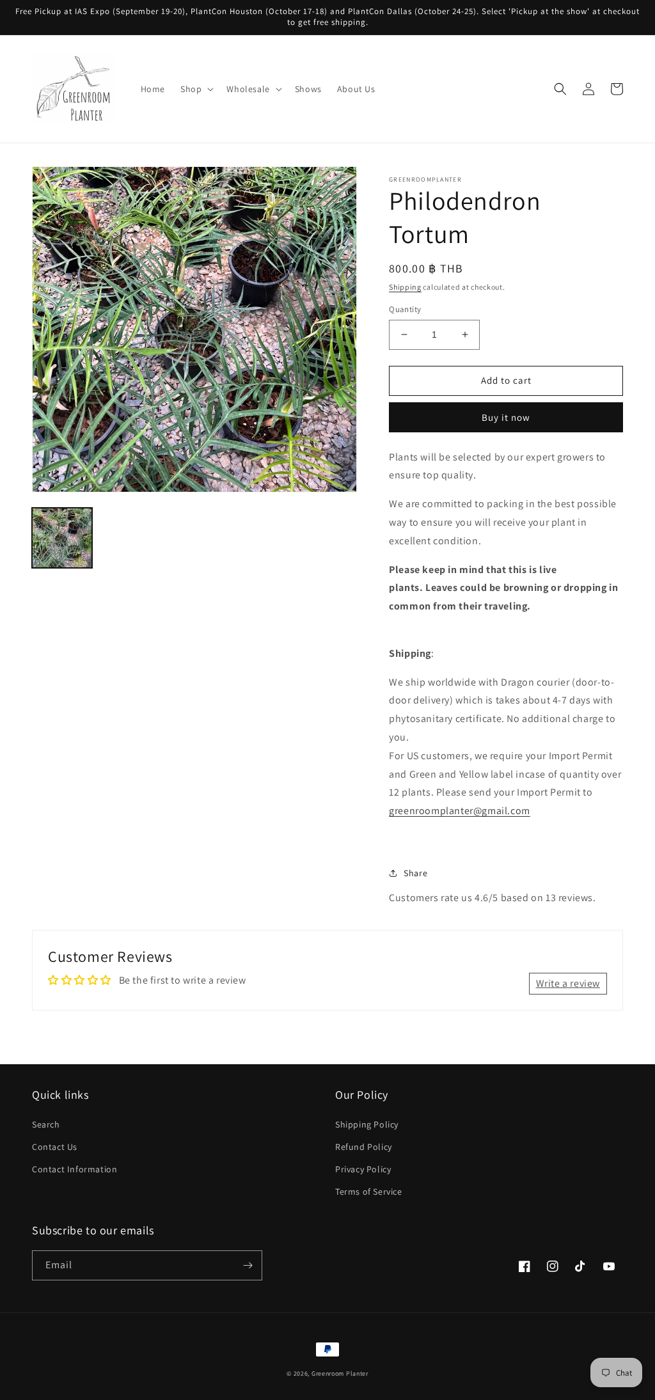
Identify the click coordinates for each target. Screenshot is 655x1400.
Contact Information (74, 1169)
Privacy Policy (363, 1169)
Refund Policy (363, 1146)
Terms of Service (368, 1191)
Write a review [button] (568, 983)
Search (46, 1124)
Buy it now (506, 417)
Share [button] (415, 873)
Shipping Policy (367, 1124)
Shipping (405, 287)
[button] (196, 88)
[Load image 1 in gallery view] (62, 538)
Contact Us (54, 1146)
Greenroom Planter (340, 1373)
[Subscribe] (247, 1265)
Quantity (405, 309)
